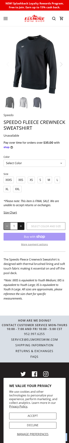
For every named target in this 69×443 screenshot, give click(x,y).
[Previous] (8, 64)
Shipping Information (34, 345)
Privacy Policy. (18, 406)
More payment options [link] (34, 244)
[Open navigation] (6, 18)
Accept (33, 416)
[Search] (54, 18)
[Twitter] (23, 374)
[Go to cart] (61, 18)
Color (7, 156)
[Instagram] (45, 374)
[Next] (61, 64)
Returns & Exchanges (34, 351)
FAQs (34, 357)
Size (6, 173)
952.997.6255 (34, 334)
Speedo (9, 115)
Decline (32, 425)
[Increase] (21, 226)
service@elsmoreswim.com (34, 340)
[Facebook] (34, 374)
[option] (34, 64)
